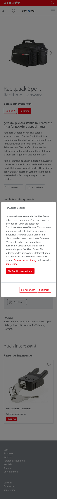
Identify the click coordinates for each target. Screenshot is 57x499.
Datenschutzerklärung (25, 260)
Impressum (11, 263)
